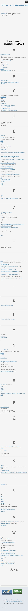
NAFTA (2, 353)
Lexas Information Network (16, 601)
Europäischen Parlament (7, 168)
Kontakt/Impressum (7, 600)
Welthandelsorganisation (7, 552)
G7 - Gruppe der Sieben (6, 212)
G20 (2, 217)
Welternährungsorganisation (8, 542)
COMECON (3, 103)
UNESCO (3, 501)
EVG (2, 183)
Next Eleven (4, 358)
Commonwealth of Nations (8, 105)
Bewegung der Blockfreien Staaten (10, 82)
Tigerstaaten (4, 484)
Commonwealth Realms (7, 107)
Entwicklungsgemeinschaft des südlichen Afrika (13, 152)
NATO (2, 354)
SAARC (2, 465)
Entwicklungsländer (6, 146)
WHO (2, 560)
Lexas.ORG (4, 13)
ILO (1, 262)
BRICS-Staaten (4, 84)
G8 (1, 214)
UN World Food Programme (8, 509)
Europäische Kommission (7, 166)
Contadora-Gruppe (5, 108)
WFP (2, 558)
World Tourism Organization (8, 562)
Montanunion (4, 337)
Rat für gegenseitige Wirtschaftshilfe (10, 447)
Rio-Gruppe (3, 450)
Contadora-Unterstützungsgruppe (9, 110)
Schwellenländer (5, 470)
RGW (2, 448)
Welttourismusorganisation (8, 553)
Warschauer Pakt (5, 539)
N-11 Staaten (4, 349)
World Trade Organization (7, 563)
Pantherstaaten (5, 407)
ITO (1, 279)
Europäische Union (5, 179)
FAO (2, 195)
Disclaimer (14, 600)
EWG (2, 185)
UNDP (2, 498)
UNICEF (3, 503)
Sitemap (8, 601)
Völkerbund (3, 525)
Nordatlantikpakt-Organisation (9, 361)
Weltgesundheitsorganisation (8, 550)
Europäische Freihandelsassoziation (10, 156)
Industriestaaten (5, 264)
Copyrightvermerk (21, 600)
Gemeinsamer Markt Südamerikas (9, 227)
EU (1, 178)
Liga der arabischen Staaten (8, 319)
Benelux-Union (4, 80)
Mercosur (3, 336)
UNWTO (3, 511)
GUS (2, 236)
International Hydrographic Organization (11, 278)
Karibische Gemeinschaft (7, 305)
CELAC (2, 100)
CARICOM (3, 97)
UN (1, 496)
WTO (2, 565)
